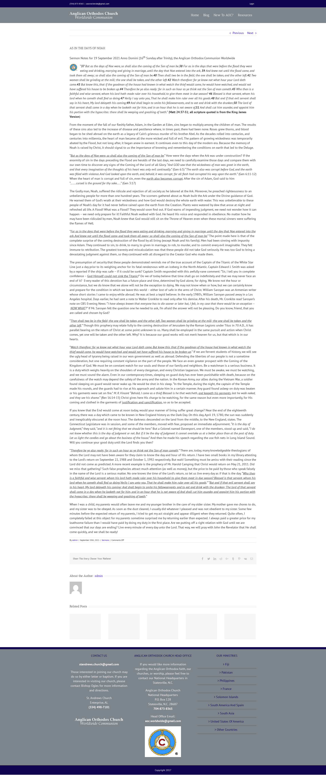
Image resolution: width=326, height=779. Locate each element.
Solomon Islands (227, 697)
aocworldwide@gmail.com (97, 3)
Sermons (105, 540)
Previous (238, 33)
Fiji (227, 664)
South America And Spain (227, 705)
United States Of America (227, 721)
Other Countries (227, 730)
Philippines (227, 681)
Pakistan (227, 672)
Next (250, 33)
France (227, 689)
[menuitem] (251, 3)
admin (75, 540)
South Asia (227, 713)
